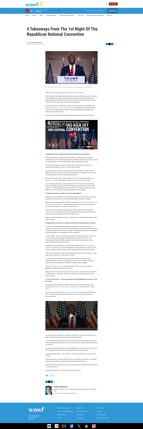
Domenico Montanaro (37, 42)
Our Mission (99, 411)
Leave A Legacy (80, 418)
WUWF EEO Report (61, 414)
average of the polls (51, 180)
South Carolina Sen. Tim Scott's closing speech (59, 107)
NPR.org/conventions (77, 92)
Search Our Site (100, 408)
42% (74, 180)
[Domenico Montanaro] (48, 390)
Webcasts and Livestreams (95, 15)
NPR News (52, 375)
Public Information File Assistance (65, 411)
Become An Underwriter (82, 411)
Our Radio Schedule (101, 414)
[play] (27, 11)
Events (34, 15)
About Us (59, 418)
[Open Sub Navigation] (30, 15)
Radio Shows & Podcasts (67, 15)
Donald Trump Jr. (56, 287)
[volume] (31, 11)
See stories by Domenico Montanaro (65, 393)
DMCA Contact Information (102, 418)
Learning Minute (51, 15)
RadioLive (81, 15)
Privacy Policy (80, 414)
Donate (114, 4)
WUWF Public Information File (64, 408)
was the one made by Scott (71, 292)
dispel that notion (81, 266)
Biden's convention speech (56, 266)
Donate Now (80, 408)
